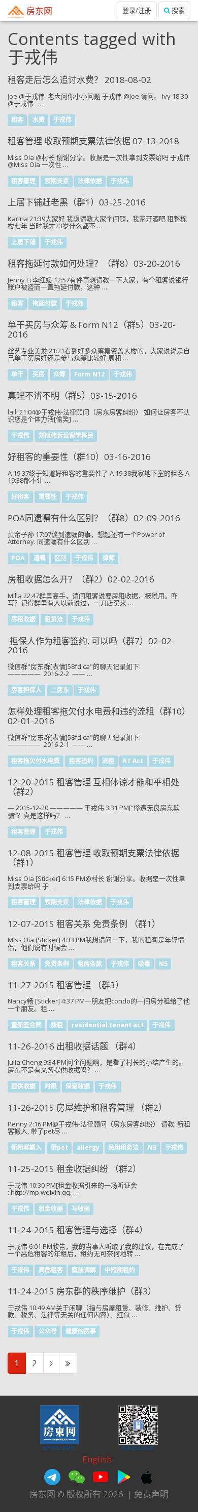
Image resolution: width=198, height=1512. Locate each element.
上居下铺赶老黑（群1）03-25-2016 (77, 202)
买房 (38, 374)
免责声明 (151, 1494)
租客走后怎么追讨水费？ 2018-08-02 (79, 80)
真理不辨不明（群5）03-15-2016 (72, 395)
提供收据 (23, 1086)
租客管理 (23, 181)
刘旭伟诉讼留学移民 (66, 436)
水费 (38, 119)
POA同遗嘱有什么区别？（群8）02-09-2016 (94, 518)
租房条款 (90, 963)
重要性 (48, 497)
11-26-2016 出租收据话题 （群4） (74, 1046)
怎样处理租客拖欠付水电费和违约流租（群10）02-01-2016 (99, 716)
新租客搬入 (26, 1147)
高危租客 (51, 1270)
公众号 (48, 1331)
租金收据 (51, 1208)
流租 (108, 761)
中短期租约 (120, 1270)
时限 (51, 1086)
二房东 (60, 690)
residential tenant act (108, 1025)
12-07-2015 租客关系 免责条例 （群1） (84, 924)
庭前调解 (84, 1270)
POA (17, 558)
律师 (109, 558)
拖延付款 (44, 304)
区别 (60, 558)
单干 (17, 374)
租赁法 (54, 619)
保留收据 (77, 1086)
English (97, 1459)
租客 (17, 119)
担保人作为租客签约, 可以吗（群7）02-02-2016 (91, 645)
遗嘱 (40, 558)
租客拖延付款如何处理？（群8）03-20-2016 (94, 263)
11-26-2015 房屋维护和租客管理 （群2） (87, 1107)
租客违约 (81, 761)
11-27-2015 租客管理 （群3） (66, 985)
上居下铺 (23, 242)
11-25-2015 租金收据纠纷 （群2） (74, 1168)
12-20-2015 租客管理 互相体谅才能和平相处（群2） (93, 786)
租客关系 (23, 963)
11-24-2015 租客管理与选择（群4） (78, 1230)
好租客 (20, 497)
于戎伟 (62, 119)
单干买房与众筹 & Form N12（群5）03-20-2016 (92, 329)
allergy (88, 1147)
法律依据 (90, 181)
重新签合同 (26, 1025)
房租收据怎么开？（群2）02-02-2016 (81, 579)
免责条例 (57, 963)
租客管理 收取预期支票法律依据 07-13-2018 (93, 141)
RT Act (133, 761)
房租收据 (23, 619)
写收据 (81, 1208)
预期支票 (57, 181)
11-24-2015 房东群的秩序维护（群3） (82, 1291)
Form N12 (89, 374)
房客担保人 (26, 690)
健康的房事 (80, 1331)
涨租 (57, 1025)
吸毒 (144, 963)
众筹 (59, 374)
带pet (59, 1147)
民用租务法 (123, 1147)
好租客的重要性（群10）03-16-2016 (79, 457)
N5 (163, 963)
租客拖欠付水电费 (35, 761)
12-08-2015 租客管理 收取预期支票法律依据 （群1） (93, 857)
